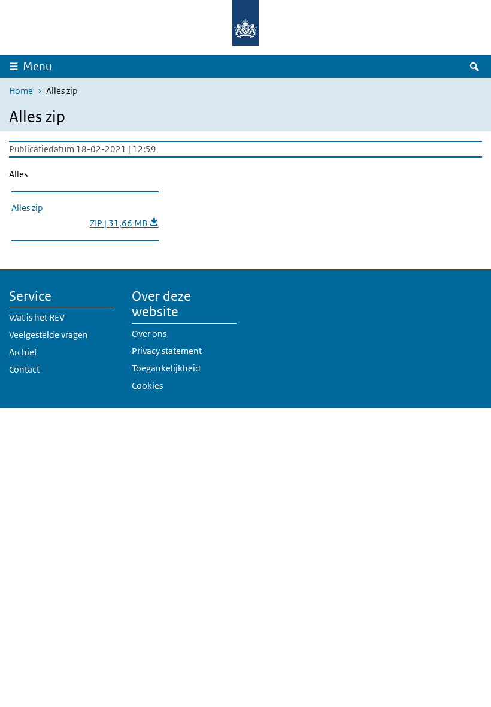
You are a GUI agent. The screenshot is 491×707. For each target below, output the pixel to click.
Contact (24, 369)
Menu (37, 66)
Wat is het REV (37, 317)
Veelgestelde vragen (48, 334)
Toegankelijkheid (166, 368)
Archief (23, 352)
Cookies (147, 385)
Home (21, 90)
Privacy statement (167, 350)
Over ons (149, 333)
